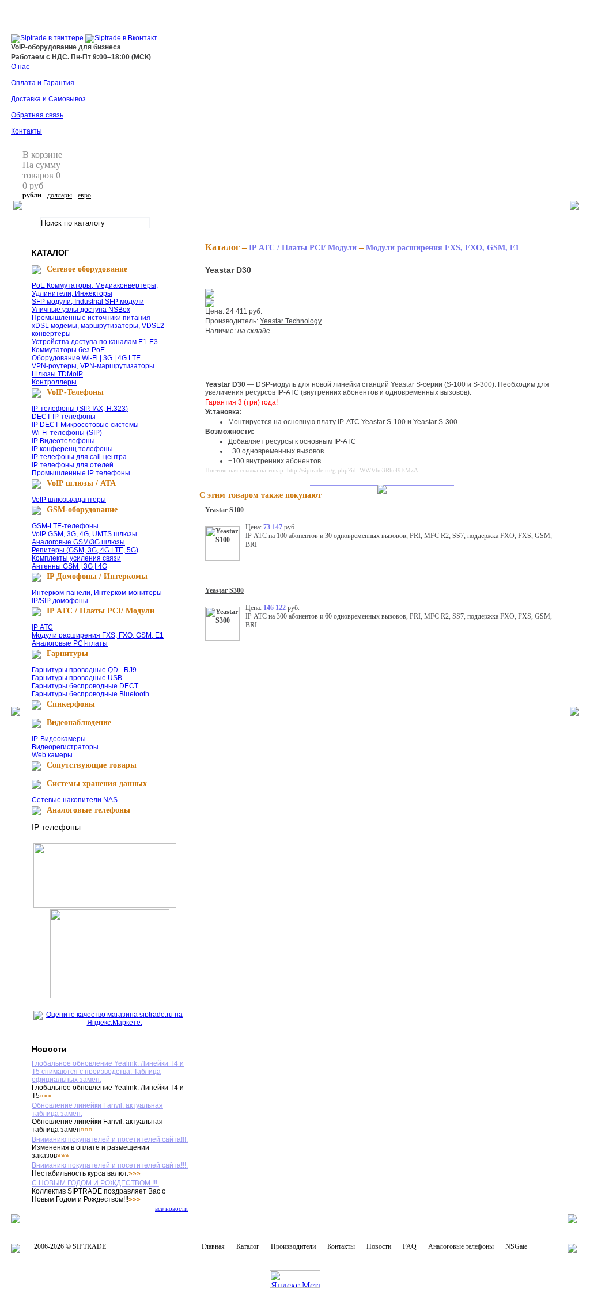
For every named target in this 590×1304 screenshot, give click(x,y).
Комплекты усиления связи (76, 558)
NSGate (516, 1246)
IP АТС (42, 627)
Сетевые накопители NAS (75, 800)
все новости (171, 1208)
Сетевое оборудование (87, 269)
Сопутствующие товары (92, 765)
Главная (213, 1246)
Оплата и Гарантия (42, 83)
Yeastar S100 (224, 510)
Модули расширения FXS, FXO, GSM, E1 (98, 635)
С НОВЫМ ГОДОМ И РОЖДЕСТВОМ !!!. (95, 1183)
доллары (59, 195)
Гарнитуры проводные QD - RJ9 (84, 670)
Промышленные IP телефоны (81, 473)
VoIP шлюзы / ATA (81, 483)
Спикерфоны (71, 704)
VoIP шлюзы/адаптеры (69, 499)
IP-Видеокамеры (59, 739)
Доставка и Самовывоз (48, 99)
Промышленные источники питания (91, 318)
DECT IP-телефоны (64, 417)
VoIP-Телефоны (75, 392)
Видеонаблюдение (79, 722)
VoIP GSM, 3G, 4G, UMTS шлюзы (84, 534)
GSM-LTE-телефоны (65, 526)
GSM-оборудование (82, 509)
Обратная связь (37, 115)
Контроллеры (54, 382)
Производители (293, 1246)
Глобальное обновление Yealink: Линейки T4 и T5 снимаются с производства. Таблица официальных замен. (108, 1071)
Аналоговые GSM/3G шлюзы (78, 542)
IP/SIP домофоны (60, 601)
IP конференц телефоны (72, 449)
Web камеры (52, 755)
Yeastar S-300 (435, 422)
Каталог (247, 1246)
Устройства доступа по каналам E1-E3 (95, 342)
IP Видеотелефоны (63, 441)
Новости (378, 1246)
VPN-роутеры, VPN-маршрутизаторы (93, 366)
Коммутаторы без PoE (68, 350)
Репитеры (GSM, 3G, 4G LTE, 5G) (85, 550)
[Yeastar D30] (209, 296)
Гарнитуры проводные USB (77, 678)
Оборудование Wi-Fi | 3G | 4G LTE (86, 358)
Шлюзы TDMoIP (57, 374)
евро (84, 195)
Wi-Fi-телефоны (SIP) (67, 433)
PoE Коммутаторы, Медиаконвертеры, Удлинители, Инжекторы (95, 289)
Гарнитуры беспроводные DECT (85, 686)
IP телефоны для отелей (73, 465)
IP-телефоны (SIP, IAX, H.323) (80, 409)
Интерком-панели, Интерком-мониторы (97, 593)
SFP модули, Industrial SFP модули (88, 302)
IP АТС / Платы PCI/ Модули (100, 611)
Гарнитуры (67, 653)
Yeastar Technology (291, 321)
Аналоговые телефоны (88, 810)
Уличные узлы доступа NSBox (81, 310)
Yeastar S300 (224, 590)
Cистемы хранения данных (97, 783)
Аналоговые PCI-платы (70, 643)
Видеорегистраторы (65, 747)
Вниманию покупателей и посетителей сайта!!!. (110, 1139)
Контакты (26, 131)
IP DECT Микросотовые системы (85, 425)
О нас (20, 67)
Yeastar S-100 (383, 422)
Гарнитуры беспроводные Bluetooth (90, 694)
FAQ (410, 1246)
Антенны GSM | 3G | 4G (69, 566)
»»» (46, 1096)
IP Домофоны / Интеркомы (97, 576)
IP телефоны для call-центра (79, 457)
